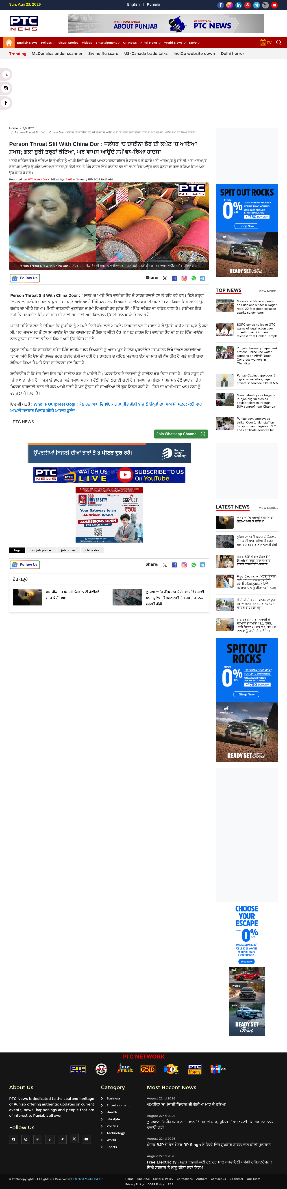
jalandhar (68, 550)
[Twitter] (164, 279)
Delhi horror (232, 53)
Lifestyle (113, 1119)
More (193, 42)
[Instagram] (184, 278)
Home (13, 128)
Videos (87, 42)
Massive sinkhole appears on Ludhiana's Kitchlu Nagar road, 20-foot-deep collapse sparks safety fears (257, 306)
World (111, 1140)
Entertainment (106, 42)
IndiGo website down (194, 53)
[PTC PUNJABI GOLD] (148, 1069)
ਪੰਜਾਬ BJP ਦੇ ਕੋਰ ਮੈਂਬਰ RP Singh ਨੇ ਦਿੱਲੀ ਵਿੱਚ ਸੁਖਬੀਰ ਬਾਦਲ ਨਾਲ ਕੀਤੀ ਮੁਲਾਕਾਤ (254, 560)
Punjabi (153, 4)
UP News (130, 42)
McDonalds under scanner (57, 53)
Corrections (185, 1178)
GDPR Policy (156, 1184)
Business (113, 1098)
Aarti (68, 179)
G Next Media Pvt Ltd (89, 1179)
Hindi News (149, 42)
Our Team (253, 1178)
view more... (268, 291)
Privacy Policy (134, 1184)
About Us (143, 1178)
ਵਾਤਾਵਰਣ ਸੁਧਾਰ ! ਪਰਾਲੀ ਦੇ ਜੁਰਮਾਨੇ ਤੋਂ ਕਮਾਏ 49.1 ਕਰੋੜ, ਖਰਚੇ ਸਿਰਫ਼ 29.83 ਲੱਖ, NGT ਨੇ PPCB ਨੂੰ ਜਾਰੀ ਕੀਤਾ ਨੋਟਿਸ (256, 625)
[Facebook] (174, 278)
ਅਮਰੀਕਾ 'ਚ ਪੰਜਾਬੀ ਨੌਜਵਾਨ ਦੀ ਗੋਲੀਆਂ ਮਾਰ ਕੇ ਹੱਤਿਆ (255, 519)
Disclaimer (236, 1178)
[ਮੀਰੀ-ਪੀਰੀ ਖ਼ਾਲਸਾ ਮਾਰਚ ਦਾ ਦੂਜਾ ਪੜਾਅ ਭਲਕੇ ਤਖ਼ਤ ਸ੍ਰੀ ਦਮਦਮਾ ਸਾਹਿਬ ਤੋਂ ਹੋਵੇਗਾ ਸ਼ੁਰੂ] (225, 604)
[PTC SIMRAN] (195, 1069)
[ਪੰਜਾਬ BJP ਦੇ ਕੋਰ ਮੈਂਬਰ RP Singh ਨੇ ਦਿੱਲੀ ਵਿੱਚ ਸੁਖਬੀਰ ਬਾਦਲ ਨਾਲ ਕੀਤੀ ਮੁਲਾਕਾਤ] (225, 561)
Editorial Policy (163, 1178)
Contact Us (218, 1178)
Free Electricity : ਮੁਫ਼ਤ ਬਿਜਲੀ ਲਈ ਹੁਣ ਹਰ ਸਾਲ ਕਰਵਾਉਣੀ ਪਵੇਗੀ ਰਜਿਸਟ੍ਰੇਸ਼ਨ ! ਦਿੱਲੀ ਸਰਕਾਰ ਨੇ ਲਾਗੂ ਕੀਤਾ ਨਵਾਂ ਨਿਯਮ (256, 582)
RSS (170, 1184)
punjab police (41, 550)
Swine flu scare (103, 53)
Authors (201, 1178)
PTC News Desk (38, 179)
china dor (92, 550)
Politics (46, 42)
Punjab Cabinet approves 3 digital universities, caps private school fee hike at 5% (257, 379)
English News (27, 42)
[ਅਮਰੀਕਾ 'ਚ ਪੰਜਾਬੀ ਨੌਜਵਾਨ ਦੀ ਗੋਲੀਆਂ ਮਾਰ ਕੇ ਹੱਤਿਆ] (225, 522)
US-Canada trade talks (146, 53)
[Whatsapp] (193, 278)
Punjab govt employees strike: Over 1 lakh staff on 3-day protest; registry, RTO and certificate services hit (256, 424)
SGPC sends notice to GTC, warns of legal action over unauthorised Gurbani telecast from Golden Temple (257, 330)
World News (173, 42)
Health (112, 1112)
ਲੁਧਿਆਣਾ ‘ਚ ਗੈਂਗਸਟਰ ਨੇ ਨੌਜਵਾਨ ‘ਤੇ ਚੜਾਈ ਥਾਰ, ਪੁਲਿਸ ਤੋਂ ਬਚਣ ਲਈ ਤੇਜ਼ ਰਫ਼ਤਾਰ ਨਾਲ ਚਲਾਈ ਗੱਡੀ (257, 540)
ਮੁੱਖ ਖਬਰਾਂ (28, 128)
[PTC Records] (101, 1069)
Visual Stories (68, 42)
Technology (116, 1133)
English (133, 4)
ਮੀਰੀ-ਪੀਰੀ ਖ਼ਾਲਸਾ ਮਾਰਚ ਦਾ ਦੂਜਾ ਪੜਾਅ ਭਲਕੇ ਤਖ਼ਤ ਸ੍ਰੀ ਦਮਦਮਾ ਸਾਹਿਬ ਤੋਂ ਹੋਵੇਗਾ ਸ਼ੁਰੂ (256, 603)
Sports (112, 1147)
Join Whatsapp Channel (177, 434)
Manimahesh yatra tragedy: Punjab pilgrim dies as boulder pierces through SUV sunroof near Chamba (256, 400)
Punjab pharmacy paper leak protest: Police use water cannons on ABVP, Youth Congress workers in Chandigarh (257, 355)
